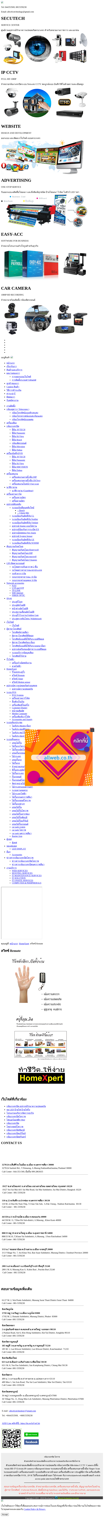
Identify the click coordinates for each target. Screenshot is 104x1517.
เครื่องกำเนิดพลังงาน (22, 663)
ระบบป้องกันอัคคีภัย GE (23, 539)
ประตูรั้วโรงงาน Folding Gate (25, 615)
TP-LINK (16, 590)
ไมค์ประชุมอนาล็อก (21, 726)
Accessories (17, 855)
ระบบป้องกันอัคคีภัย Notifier (25, 519)
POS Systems (18, 695)
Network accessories (15, 583)
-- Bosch (21, 510)
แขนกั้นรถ (17, 760)
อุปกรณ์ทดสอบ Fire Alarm (24, 533)
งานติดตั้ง (10, 406)
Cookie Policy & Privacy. (35, 1509)
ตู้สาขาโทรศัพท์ (13, 629)
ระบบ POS (11, 692)
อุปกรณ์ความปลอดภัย (22, 689)
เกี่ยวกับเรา (11, 366)
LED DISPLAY (19, 849)
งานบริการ (11, 868)
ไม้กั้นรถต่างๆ (18, 804)
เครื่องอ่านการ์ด (14, 494)
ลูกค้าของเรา (12, 383)
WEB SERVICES (20, 871)
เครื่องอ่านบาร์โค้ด (21, 698)
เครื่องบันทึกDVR (14, 453)
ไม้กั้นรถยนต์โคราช (21, 800)
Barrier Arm (17, 836)
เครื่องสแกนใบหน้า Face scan (25, 484)
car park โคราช (19, 830)
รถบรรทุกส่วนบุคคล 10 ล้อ (24, 580)
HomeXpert (11, 669)
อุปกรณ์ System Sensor (22, 536)
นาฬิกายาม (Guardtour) (22, 490)
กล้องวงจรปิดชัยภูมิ (15, 1130)
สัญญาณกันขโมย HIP (22, 553)
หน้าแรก (10, 363)
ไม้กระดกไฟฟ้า (19, 793)
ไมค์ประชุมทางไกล (21, 736)
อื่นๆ (8, 852)
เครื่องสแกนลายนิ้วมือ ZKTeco (26, 480)
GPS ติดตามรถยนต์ (15, 563)
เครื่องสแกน (12, 474)
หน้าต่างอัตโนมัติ (20, 608)
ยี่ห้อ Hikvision (18, 446)
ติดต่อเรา (10, 397)
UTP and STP (18, 588)
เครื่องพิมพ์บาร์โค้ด (21, 716)
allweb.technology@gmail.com (22, 1411)
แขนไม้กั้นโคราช (20, 810)
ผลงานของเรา (13, 373)
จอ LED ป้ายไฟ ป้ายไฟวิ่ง (18, 1109)
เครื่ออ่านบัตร (18, 501)
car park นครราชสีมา (22, 833)
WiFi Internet (17, 593)
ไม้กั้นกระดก (18, 773)
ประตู (9, 598)
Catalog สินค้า (12, 387)
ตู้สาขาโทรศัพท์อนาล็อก (23, 642)
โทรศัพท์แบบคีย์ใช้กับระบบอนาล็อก (29, 646)
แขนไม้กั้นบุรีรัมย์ (20, 821)
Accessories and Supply (22, 719)
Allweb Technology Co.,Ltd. (68, 1498)
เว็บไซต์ (10, 622)
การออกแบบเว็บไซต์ (21, 376)
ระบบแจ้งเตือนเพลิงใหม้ (23, 507)
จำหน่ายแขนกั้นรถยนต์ (23, 766)
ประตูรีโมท (17, 602)
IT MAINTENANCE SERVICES (27, 875)
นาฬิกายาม (11, 487)
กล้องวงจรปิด (12, 426)
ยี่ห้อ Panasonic (18, 433)
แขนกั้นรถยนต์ (19, 753)
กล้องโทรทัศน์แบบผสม (22, 419)
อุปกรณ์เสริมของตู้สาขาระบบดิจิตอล (29, 649)
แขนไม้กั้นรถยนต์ (20, 824)
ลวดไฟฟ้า (16, 666)
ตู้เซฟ (9, 839)
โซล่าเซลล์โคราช (14, 1126)
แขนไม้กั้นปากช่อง (21, 814)
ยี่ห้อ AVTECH (18, 429)
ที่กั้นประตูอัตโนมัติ (21, 770)
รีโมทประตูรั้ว (18, 672)
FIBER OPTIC (18, 595)
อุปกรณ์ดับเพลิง (13, 504)
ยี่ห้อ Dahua (17, 450)
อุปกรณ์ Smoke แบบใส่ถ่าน (24, 526)
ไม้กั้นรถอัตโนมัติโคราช (23, 749)
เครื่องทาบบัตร (19, 497)
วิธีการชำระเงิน (13, 390)
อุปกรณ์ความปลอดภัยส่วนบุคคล (21, 685)
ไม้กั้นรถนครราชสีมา (22, 797)
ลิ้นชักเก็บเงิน (18, 701)
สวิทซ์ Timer (17, 679)
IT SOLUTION (19, 878)
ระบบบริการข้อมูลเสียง (22, 652)
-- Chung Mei (23, 513)
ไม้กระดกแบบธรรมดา (22, 787)
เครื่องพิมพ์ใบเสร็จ (20, 705)
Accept (5, 1514)
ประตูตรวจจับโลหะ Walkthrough (27, 619)
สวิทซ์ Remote (18, 675)
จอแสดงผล (11, 846)
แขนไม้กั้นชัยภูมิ (19, 817)
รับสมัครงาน (12, 400)
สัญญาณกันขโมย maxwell (24, 556)
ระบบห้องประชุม (14, 722)
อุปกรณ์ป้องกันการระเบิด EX (25, 529)
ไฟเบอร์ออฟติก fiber (15, 1120)
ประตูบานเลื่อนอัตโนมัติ (23, 612)
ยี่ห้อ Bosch (17, 440)
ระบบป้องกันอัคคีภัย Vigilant (25, 522)
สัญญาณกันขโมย (14, 546)
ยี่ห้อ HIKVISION (20, 467)
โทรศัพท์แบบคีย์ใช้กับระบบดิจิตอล (28, 639)
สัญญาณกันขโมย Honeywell (25, 550)
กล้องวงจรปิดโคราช (16, 1116)
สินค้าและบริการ (14, 370)
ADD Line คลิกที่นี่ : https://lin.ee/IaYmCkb (21, 1423)
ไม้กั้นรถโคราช (19, 746)
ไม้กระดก (16, 756)
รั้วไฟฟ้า (10, 659)
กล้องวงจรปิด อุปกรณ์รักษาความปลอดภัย (26, 1106)
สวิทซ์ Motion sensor (21, 682)
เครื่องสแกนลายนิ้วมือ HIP (24, 477)
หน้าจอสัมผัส (18, 711)
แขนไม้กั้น (17, 743)
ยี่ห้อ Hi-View (18, 436)
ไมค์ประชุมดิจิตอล (20, 729)
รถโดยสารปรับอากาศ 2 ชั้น (25, 567)
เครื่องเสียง (11, 423)
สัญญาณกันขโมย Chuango (24, 560)
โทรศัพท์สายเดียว (20, 632)
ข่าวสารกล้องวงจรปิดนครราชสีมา (28, 864)
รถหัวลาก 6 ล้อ (19, 573)
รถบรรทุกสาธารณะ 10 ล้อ (24, 577)
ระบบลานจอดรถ (20, 790)
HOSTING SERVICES (22, 873)
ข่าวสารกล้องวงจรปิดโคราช (19, 857)
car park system (18, 827)
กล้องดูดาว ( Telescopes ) (17, 409)
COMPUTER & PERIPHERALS (26, 883)
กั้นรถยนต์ (16, 777)
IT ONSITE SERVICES (22, 880)
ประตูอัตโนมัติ (18, 605)
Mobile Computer (19, 713)
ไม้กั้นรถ (16, 763)
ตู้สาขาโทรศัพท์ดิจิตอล (22, 635)
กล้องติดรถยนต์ (19, 443)
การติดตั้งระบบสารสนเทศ (24, 380)
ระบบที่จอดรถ (13, 739)
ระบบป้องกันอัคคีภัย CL (23, 516)
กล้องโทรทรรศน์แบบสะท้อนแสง (27, 416)
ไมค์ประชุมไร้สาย (20, 732)
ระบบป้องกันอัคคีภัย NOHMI (25, 543)
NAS (14, 585)
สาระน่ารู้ (10, 393)
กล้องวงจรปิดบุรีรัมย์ (16, 1133)
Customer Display (19, 708)
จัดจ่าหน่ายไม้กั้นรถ (21, 783)
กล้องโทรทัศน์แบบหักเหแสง (25, 412)
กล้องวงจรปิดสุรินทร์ (16, 1137)
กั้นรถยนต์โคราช (20, 780)
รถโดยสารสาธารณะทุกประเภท (27, 570)
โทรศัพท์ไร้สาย (19, 656)
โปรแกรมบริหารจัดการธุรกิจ (20, 1113)
